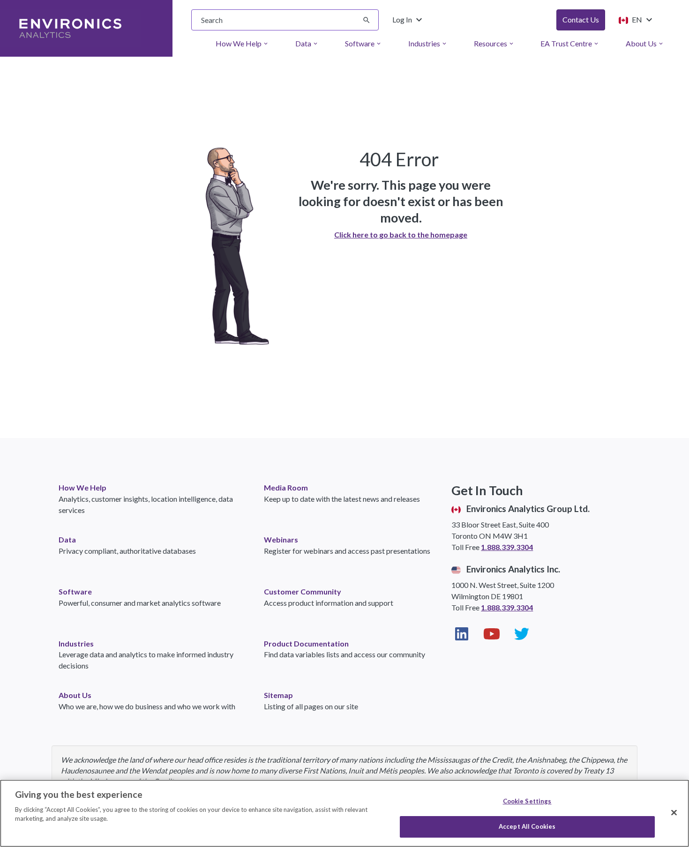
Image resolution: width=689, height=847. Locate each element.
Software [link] (75, 591)
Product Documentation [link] (306, 643)
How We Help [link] (82, 487)
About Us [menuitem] (645, 43)
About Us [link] (75, 695)
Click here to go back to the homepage (400, 234)
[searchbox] (285, 19)
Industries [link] (76, 643)
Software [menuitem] (363, 43)
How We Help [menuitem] (242, 43)
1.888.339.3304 (507, 546)
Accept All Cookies (527, 826)
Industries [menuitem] (428, 43)
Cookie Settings (527, 801)
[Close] (674, 812)
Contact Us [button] (580, 19)
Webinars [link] (281, 539)
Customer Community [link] (302, 591)
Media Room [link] (286, 487)
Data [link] (67, 539)
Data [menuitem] (307, 43)
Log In (408, 19)
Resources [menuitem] (494, 43)
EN (641, 19)
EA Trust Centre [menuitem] (569, 43)
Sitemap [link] (278, 695)
